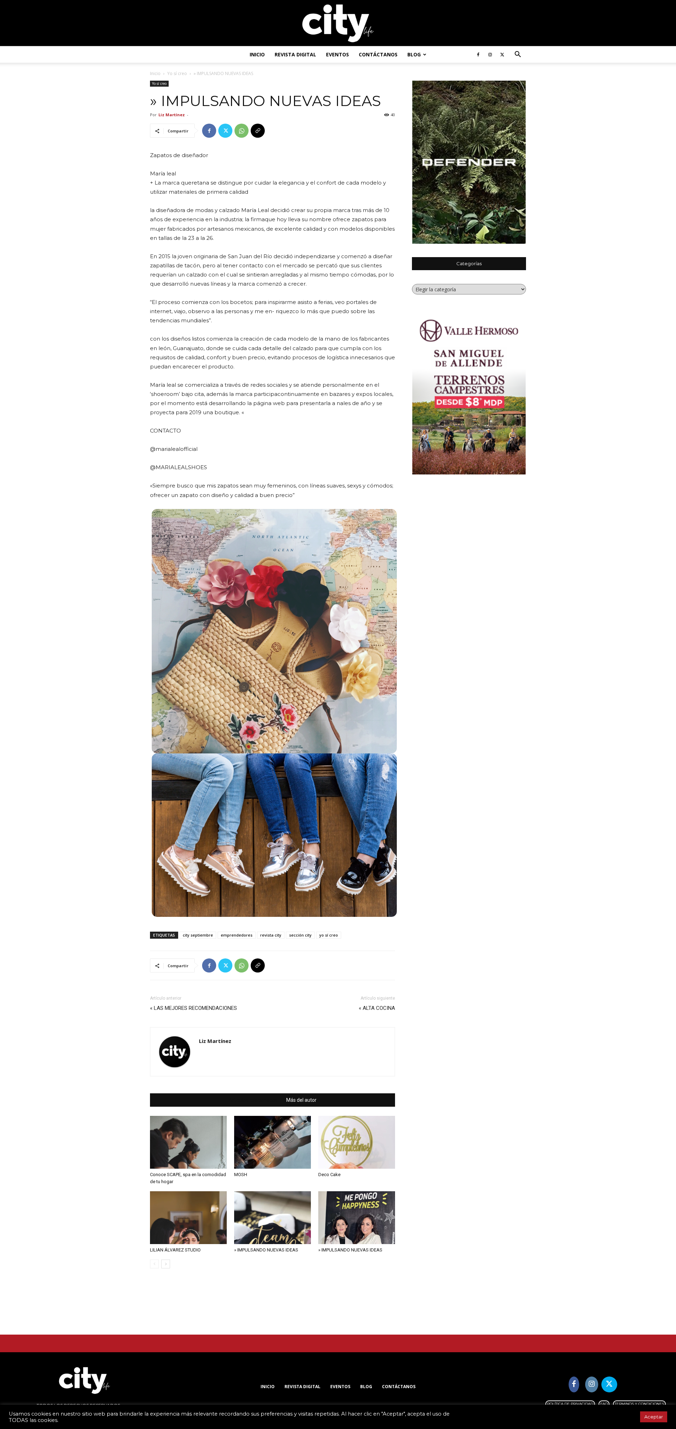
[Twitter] (502, 54)
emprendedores (236, 935)
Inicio (257, 54)
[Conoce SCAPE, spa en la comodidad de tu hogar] (188, 1142)
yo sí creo (328, 935)
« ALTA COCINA (377, 1008)
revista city (270, 935)
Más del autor (301, 1100)
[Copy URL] (258, 131)
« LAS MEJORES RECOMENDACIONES (193, 1008)
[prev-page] (154, 1264)
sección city (300, 935)
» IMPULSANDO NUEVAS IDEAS (266, 1250)
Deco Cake (329, 1174)
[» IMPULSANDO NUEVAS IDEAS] (272, 1217)
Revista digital (295, 54)
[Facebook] (478, 54)
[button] (517, 55)
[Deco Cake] (356, 1142)
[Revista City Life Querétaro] (338, 23)
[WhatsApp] (241, 131)
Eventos (337, 54)
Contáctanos (378, 54)
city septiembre (198, 935)
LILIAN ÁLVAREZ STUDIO (175, 1250)
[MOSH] (272, 1142)
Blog (414, 54)
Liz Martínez (171, 114)
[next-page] (165, 1264)
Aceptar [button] (653, 1416)
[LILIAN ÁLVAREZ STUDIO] (188, 1217)
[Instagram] (490, 54)
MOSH (240, 1174)
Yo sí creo (177, 73)
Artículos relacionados (253, 1100)
